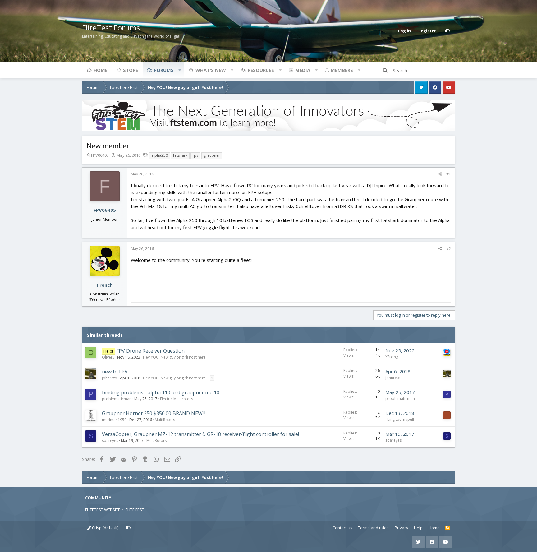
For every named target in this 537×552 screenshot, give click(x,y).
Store (130, 70)
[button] (179, 70)
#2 (448, 248)
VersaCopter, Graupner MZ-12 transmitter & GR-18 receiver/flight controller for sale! (200, 434)
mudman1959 (114, 419)
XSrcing (391, 356)
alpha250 (159, 155)
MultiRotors (165, 419)
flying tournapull (399, 419)
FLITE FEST (135, 510)
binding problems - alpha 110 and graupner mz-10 (160, 392)
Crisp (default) (104, 528)
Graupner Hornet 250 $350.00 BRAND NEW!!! (153, 413)
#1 (448, 174)
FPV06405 (100, 155)
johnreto (109, 378)
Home (101, 70)
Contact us (342, 528)
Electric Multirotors (176, 398)
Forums (164, 70)
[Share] (440, 174)
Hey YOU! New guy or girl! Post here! (175, 357)
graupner (212, 155)
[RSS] (447, 528)
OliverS (108, 357)
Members (342, 70)
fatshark (180, 155)
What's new (210, 70)
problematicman (116, 398)
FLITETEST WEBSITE (102, 510)
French (104, 285)
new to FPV (115, 371)
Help (418, 528)
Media (302, 70)
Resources (261, 70)
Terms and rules (373, 528)
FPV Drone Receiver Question (150, 350)
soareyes (110, 440)
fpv (195, 155)
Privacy (401, 528)
